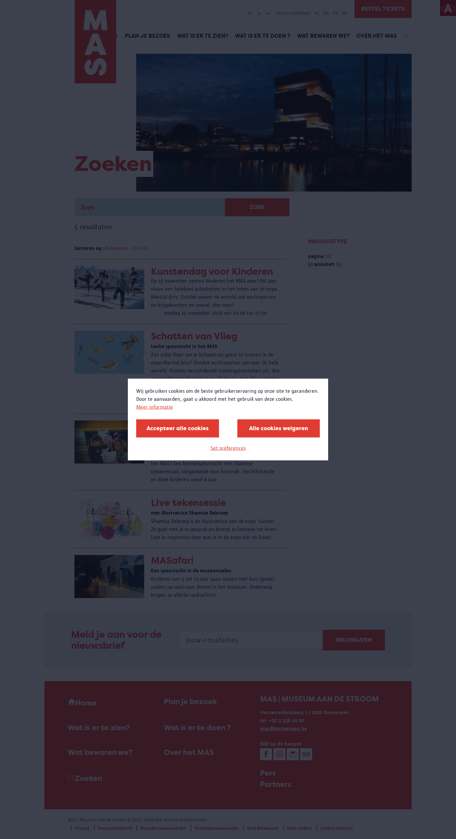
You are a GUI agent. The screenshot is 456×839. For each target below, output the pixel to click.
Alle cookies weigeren (278, 428)
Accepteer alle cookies (178, 428)
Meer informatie (154, 407)
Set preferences (228, 448)
